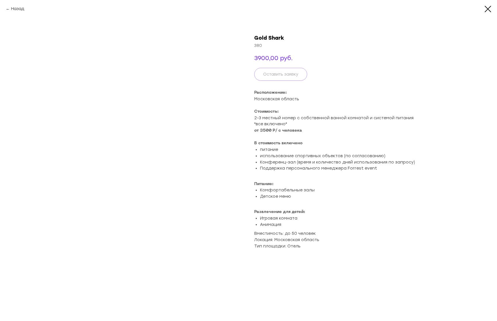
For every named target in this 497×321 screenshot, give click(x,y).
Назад (17, 8)
